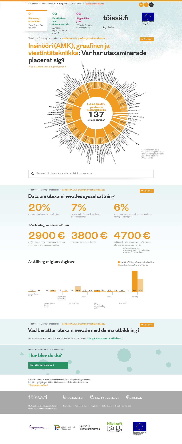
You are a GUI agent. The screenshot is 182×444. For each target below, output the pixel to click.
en (141, 4)
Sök (105, 27)
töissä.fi (115, 18)
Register (63, 4)
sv (151, 4)
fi (146, 4)
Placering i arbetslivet (49, 39)
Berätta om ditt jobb (95, 4)
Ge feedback (76, 4)
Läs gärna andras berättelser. (104, 338)
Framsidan (33, 4)
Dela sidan (148, 39)
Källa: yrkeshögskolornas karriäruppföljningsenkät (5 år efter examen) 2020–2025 (152, 155)
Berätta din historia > (42, 365)
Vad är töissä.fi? (49, 4)
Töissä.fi (32, 39)
